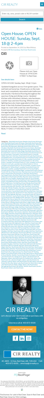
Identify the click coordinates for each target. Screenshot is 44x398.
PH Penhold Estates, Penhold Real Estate (13, 183)
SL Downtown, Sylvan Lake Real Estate (20, 257)
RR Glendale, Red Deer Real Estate (23, 220)
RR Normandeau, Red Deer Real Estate (22, 50)
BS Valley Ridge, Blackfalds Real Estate (27, 151)
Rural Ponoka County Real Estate (16, 250)
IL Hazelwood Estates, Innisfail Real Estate (21, 156)
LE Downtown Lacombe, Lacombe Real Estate (20, 167)
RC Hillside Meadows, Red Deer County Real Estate (21, 188)
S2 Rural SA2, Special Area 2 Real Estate (30, 253)
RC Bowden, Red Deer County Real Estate (21, 183)
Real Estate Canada (7, 200)
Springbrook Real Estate (8, 266)
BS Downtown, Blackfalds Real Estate (20, 146)
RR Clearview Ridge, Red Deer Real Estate (14, 210)
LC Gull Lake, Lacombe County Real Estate (19, 164)
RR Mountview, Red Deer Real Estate (20, 235)
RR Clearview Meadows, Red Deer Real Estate (27, 208)
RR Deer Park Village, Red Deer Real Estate (21, 212)
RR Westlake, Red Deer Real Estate (12, 248)
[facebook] (15, 338)
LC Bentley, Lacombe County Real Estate (18, 160)
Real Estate (36, 199)
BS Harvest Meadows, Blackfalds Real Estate (20, 147)
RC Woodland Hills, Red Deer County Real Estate (28, 197)
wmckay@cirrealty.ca (29, 363)
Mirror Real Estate (7, 173)
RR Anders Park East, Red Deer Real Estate (27, 204)
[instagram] (28, 338)
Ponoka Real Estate (32, 183)
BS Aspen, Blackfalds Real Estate (29, 143)
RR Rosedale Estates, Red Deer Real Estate (22, 242)
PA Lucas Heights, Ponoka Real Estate (17, 178)
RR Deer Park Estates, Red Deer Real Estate (22, 212)
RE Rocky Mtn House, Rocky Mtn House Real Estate (17, 199)
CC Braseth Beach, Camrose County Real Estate (21, 151)
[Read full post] (9, 65)
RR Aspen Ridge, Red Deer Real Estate (21, 207)
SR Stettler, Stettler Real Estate (26, 266)
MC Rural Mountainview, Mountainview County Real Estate (24, 172)
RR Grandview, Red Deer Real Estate (19, 220)
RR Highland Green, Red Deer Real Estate (25, 223)
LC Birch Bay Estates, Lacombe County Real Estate (20, 161)
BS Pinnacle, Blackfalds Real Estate (19, 149)
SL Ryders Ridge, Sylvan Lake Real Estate (24, 264)
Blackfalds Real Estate (16, 141)
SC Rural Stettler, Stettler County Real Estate (15, 255)
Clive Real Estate (34, 152)
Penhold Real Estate (24, 180)
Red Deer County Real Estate (23, 200)
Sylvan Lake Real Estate (16, 268)
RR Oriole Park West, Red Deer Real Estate (19, 237)
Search (22, 19)
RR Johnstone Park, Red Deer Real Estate (18, 226)
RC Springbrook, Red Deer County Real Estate (20, 194)
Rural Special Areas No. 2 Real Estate (20, 252)
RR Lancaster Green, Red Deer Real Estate (19, 229)
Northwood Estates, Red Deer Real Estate (13, 175)
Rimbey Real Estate (17, 202)
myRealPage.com (22, 375)
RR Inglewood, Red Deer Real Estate (21, 223)
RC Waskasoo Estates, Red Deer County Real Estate (21, 195)
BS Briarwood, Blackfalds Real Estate (21, 143)
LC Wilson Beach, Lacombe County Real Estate (23, 167)
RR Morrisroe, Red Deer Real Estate (26, 234)
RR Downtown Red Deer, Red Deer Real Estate (20, 215)
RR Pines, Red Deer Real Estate (11, 240)
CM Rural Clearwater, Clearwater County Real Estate (21, 153)
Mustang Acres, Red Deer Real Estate (25, 173)
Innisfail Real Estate (32, 157)
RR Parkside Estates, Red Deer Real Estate (28, 239)
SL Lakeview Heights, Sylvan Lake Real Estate (23, 260)
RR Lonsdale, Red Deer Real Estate (32, 231)
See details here (7, 79)
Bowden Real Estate (29, 141)
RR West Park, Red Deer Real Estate (31, 247)
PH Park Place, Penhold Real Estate (30, 181)
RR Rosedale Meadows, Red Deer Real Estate (19, 243)
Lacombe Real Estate (15, 159)
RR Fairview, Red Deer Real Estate (11, 218)
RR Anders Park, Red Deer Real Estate (21, 204)
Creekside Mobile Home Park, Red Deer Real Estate (19, 155)
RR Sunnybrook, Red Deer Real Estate (20, 245)
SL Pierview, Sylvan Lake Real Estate (17, 263)
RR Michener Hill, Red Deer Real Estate (14, 232)
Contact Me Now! (22, 329)
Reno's (8, 202)
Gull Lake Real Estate (33, 156)
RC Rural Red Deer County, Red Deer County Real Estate (20, 190)
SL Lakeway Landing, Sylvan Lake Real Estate (20, 260)
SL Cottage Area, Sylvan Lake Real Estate (24, 256)
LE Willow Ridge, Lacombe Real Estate (26, 170)
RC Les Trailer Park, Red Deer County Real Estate (21, 188)
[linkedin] (22, 338)
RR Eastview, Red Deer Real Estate (31, 216)
